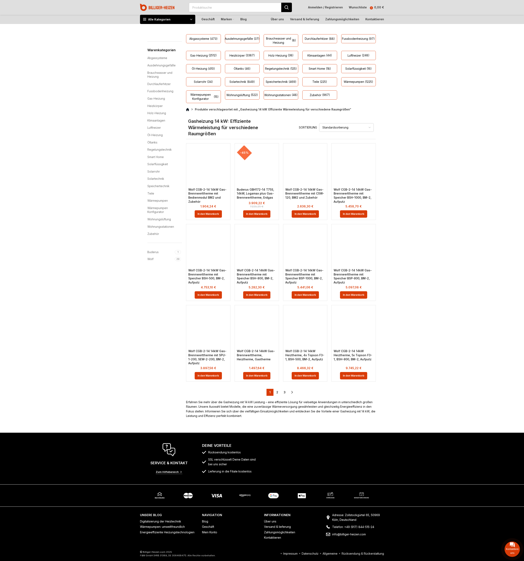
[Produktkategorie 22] (319, 94)
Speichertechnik (158, 186)
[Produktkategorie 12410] (281, 55)
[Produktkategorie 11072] (242, 94)
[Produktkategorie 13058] (281, 94)
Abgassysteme (157, 58)
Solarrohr (153, 171)
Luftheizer (154, 127)
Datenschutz (310, 553)
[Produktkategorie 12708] (358, 38)
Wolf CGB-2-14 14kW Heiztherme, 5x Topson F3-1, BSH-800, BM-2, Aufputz (353, 355)
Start (190, 109)
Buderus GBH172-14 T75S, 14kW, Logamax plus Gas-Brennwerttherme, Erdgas (255, 193)
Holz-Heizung (156, 113)
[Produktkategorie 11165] (242, 55)
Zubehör (153, 234)
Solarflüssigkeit (157, 164)
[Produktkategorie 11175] (281, 68)
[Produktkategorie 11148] (242, 38)
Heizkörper (155, 106)
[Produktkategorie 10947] (319, 81)
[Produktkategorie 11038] (203, 68)
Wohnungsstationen (160, 226)
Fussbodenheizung (160, 91)
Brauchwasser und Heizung (159, 75)
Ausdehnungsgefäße (161, 65)
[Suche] (286, 7)
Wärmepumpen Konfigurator (157, 210)
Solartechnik (155, 178)
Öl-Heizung (155, 135)
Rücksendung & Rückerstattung (363, 553)
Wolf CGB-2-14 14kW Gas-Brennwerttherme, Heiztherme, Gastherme (256, 355)
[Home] (157, 7)
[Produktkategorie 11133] (203, 38)
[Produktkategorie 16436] (319, 68)
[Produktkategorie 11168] (319, 55)
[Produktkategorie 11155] (319, 38)
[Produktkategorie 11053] (242, 81)
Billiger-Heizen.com (154, 552)
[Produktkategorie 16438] (358, 68)
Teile (150, 193)
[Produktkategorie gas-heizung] (203, 55)
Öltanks (152, 142)
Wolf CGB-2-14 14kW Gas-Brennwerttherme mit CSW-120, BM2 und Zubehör (304, 193)
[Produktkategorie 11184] (203, 81)
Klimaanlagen (156, 120)
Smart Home (155, 157)
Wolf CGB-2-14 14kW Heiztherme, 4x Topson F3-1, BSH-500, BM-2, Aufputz (304, 355)
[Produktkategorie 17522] (358, 55)
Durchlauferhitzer (159, 84)
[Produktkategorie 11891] (242, 68)
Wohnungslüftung (159, 219)
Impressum (290, 553)
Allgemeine (330, 553)
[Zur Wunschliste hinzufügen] (225, 152)
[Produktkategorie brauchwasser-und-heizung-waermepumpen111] (281, 40)
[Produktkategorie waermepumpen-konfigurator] (203, 96)
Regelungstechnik (159, 149)
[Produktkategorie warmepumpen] (358, 81)
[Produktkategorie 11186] (281, 81)
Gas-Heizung (156, 98)
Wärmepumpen (157, 200)
